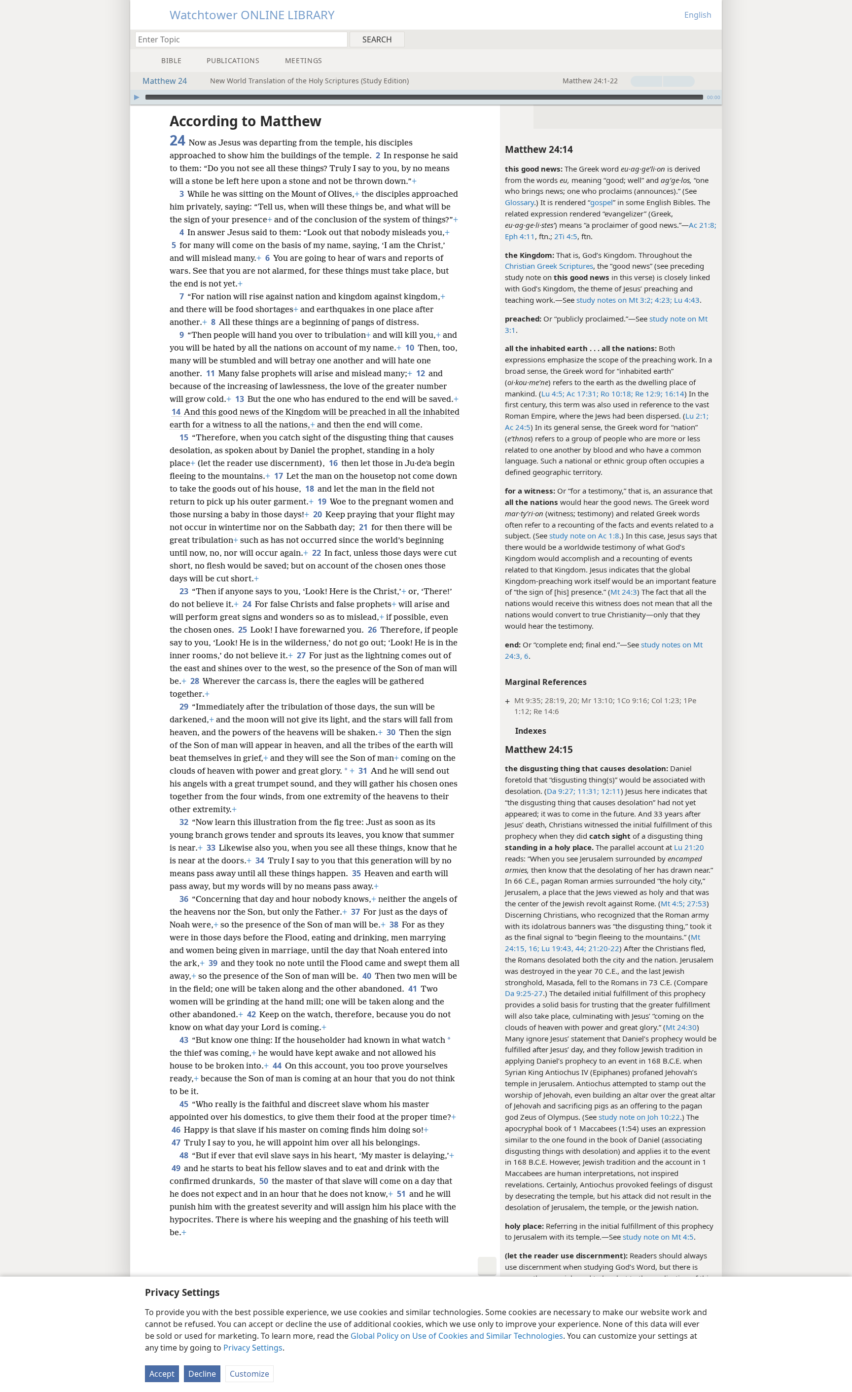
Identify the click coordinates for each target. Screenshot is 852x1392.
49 (177, 1168)
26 (373, 629)
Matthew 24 (164, 80)
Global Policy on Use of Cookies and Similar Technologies (457, 1335)
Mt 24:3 (623, 592)
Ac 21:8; (702, 225)
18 (310, 488)
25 (243, 629)
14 (177, 411)
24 (248, 604)
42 (252, 1014)
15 (184, 437)
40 (367, 975)
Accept (162, 1373)
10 (410, 347)
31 (363, 770)
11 (211, 373)
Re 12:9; (648, 393)
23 (184, 591)
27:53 (696, 903)
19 (323, 501)
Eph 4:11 (520, 236)
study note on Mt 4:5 (658, 1237)
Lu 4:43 (686, 300)
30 (392, 732)
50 (264, 1181)
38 (395, 924)
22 (317, 552)
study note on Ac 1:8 (584, 535)
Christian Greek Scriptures (549, 266)
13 (240, 398)
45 (184, 1104)
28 (195, 681)
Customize (249, 1373)
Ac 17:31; (582, 393)
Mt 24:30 (681, 1027)
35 (357, 873)
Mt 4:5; (673, 903)
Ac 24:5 (518, 427)
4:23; (662, 300)
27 (302, 655)
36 (184, 898)
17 (279, 475)
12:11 (610, 791)
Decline (202, 1373)
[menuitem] (710, 39)
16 (334, 463)
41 (413, 988)
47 (177, 1142)
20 (318, 514)
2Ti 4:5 (565, 236)
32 (184, 822)
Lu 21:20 (689, 847)
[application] (426, 97)
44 (278, 1065)
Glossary (519, 202)
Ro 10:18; (616, 393)
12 (421, 373)
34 (260, 860)
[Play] (137, 97)
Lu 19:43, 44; (562, 948)
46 (177, 1129)
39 (214, 963)
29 (184, 706)
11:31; (587, 791)
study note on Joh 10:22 (639, 1117)
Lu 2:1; (697, 416)
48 (184, 1155)
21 (364, 527)
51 (402, 1193)
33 (212, 847)
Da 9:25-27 (524, 993)
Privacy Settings (253, 1347)
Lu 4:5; (553, 393)
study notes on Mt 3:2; (614, 300)
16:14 (673, 393)
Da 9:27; (561, 791)
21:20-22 (602, 948)
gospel (601, 202)
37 (356, 911)
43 (184, 1040)
